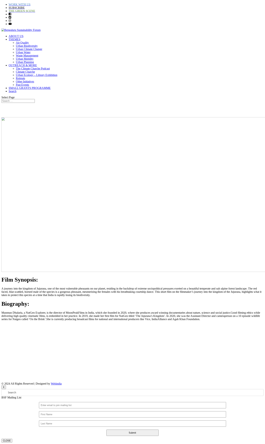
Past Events (22, 84)
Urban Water (23, 52)
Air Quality (22, 42)
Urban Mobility (25, 58)
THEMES (14, 39)
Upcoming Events (11, 337)
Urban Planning (25, 62)
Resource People (11, 343)
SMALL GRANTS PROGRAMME (30, 87)
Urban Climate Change (29, 49)
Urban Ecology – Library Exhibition (36, 75)
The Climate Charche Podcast (33, 68)
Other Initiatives (25, 81)
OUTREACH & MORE (23, 65)
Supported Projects (12, 355)
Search (12, 91)
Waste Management (27, 55)
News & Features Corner (15, 349)
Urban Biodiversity (27, 45)
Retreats (20, 78)
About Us (7, 325)
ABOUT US (16, 36)
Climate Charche (25, 71)
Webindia (56, 383)
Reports (5, 331)
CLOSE (7, 440)
